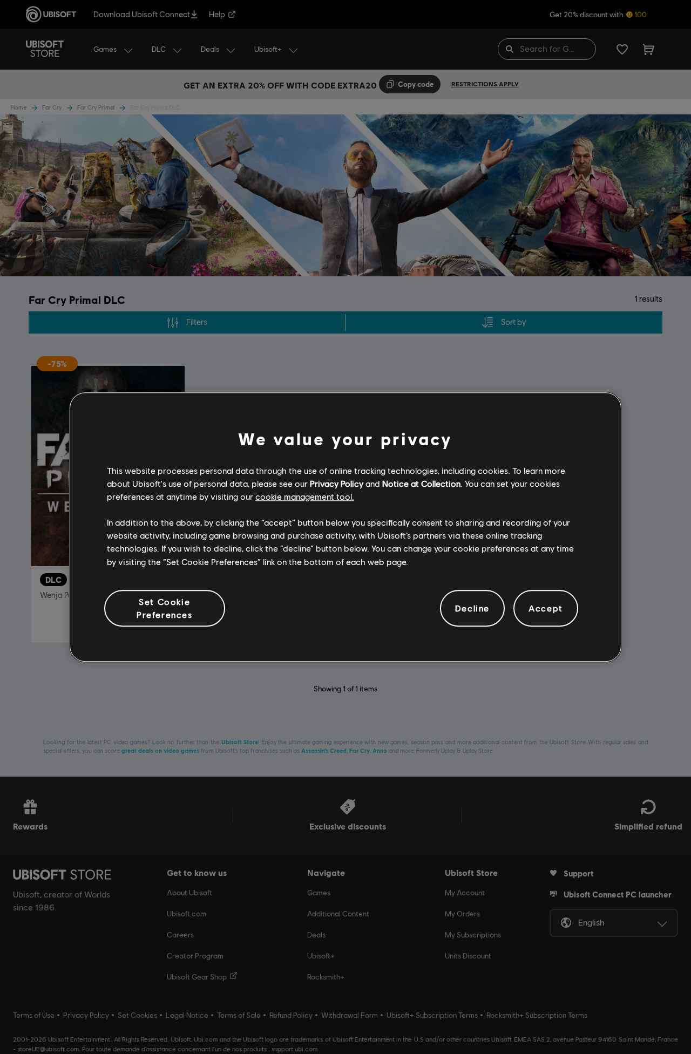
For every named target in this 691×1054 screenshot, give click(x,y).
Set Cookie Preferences (165, 608)
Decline (472, 608)
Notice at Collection (421, 483)
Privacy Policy (336, 483)
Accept (546, 608)
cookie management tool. (304, 496)
